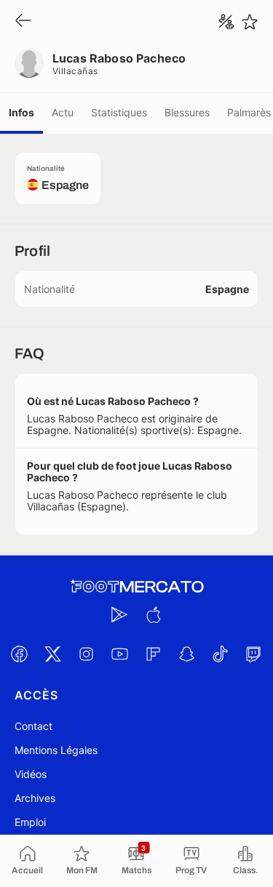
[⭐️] (249, 22)
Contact (33, 726)
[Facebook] (20, 654)
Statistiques (119, 112)
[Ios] (154, 614)
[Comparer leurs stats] (226, 22)
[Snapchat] (187, 654)
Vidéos (31, 774)
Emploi (30, 822)
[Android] (120, 614)
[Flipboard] (154, 654)
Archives (35, 798)
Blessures (187, 112)
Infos (21, 112)
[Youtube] (120, 654)
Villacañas (75, 70)
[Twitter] (53, 654)
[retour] (23, 21)
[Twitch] (254, 654)
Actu (63, 112)
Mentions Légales (56, 750)
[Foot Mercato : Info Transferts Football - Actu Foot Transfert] (137, 587)
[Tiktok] (221, 654)
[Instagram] (87, 654)
